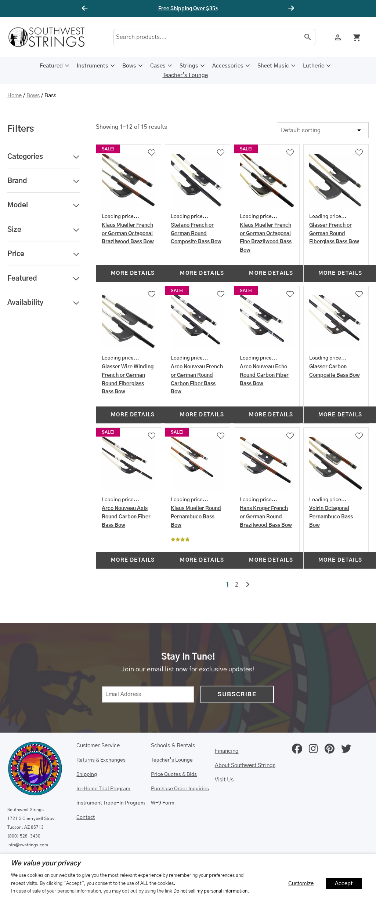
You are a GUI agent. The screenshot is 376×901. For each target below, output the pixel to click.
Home (14, 95)
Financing (227, 751)
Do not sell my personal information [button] (210, 891)
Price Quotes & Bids (174, 774)
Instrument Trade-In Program (110, 803)
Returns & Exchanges (101, 760)
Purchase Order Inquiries (180, 788)
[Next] (290, 8)
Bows (129, 66)
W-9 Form (162, 803)
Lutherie (313, 66)
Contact (85, 817)
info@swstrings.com (27, 845)
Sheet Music (273, 66)
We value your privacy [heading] (45, 863)
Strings (189, 66)
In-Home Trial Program (103, 788)
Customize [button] (301, 883)
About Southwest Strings (245, 765)
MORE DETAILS (133, 273)
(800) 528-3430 (23, 836)
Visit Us (224, 780)
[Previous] (86, 8)
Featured (51, 66)
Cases (158, 66)
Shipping (86, 774)
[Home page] (51, 37)
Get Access (210, 8)
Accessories (227, 66)
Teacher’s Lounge (185, 75)
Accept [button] (344, 883)
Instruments (92, 66)
